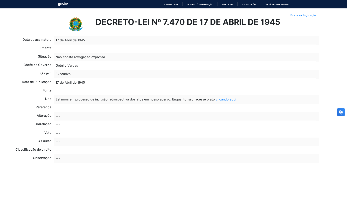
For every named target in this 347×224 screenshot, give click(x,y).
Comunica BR (170, 4)
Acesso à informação (200, 4)
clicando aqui (226, 99)
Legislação (249, 4)
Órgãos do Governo (277, 4)
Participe (227, 4)
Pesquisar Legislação (303, 15)
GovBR (63, 4)
